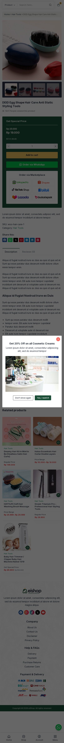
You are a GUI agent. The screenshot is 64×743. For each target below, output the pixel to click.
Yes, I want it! (43, 398)
